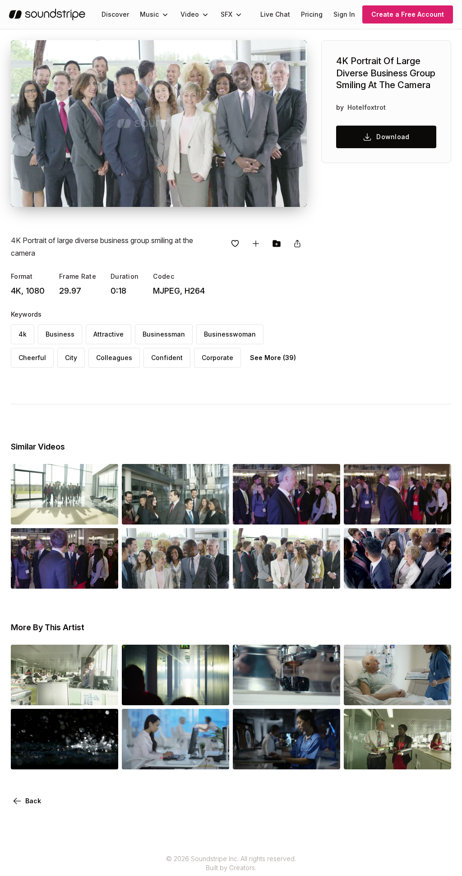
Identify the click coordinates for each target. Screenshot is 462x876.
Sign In (344, 14)
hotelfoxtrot (366, 107)
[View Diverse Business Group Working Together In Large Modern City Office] (64, 692)
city (71, 357)
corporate (217, 357)
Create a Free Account (407, 14)
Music (149, 14)
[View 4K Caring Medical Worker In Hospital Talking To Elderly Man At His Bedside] (397, 692)
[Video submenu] (205, 14)
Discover (115, 14)
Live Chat (275, 14)
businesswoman (230, 334)
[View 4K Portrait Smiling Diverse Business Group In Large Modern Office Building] (64, 512)
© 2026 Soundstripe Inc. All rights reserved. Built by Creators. (231, 863)
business (60, 334)
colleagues (114, 357)
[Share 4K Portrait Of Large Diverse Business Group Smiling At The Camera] (297, 243)
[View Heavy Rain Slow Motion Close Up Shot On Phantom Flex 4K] (64, 756)
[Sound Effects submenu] (238, 14)
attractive (108, 334)
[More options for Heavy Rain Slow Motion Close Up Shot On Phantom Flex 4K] (104, 757)
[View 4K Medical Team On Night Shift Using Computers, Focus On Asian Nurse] (286, 756)
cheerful (32, 357)
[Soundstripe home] (47, 14)
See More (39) (273, 357)
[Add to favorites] (235, 243)
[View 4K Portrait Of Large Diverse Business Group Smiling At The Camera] (175, 576)
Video (189, 14)
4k (22, 334)
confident (167, 357)
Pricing (312, 14)
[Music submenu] (165, 14)
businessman (164, 334)
